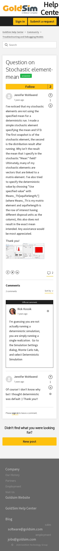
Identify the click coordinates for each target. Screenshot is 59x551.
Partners (10, 480)
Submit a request (42, 21)
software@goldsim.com (25, 529)
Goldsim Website (17, 497)
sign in (15, 413)
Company (12, 469)
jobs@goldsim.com (22, 539)
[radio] (50, 95)
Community (33, 32)
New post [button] (29, 441)
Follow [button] (30, 87)
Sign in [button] (20, 21)
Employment (13, 486)
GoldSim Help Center (12, 32)
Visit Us (10, 492)
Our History (12, 475)
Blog (8, 519)
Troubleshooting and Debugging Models (22, 36)
